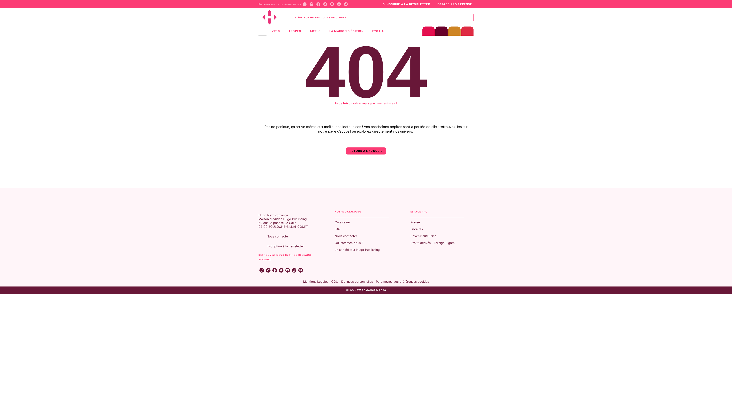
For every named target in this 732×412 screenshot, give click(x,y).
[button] (404, 4)
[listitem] (304, 4)
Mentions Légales (315, 281)
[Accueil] (274, 17)
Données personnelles (357, 281)
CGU (334, 281)
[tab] (262, 31)
